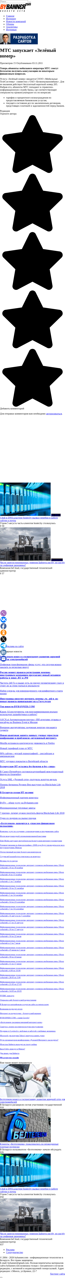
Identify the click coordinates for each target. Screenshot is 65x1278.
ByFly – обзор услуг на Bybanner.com (19, 802)
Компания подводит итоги (11, 1009)
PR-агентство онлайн (9, 1058)
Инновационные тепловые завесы (17, 808)
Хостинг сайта (57, 1274)
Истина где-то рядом (9, 861)
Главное (10, 16)
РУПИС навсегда (7, 996)
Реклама (10, 1249)
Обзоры (10, 24)
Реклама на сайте (15, 646)
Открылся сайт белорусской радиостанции (18, 1000)
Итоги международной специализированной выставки (23, 836)
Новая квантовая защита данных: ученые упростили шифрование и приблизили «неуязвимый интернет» (29, 736)
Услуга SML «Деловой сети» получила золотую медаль (28, 779)
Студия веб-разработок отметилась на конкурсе (20, 856)
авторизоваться (54, 413)
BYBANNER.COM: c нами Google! (14, 1018)
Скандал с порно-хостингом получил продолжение (21, 1027)
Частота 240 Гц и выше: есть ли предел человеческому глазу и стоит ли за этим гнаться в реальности (32, 684)
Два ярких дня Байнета (9, 1053)
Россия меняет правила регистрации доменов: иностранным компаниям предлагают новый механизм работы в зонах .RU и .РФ (30, 675)
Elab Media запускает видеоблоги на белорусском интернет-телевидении (31, 841)
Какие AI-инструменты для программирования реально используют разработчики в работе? (29, 713)
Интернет (11, 18)
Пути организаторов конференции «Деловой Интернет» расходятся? (29, 1040)
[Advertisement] (32, 450)
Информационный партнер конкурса (19, 797)
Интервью (11, 29)
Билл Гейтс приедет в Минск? (12, 1049)
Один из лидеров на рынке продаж (18, 818)
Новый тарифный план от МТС (16, 748)
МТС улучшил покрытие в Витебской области (24, 761)
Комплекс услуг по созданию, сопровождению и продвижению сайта (29, 831)
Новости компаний (16, 21)
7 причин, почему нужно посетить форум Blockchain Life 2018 (32, 813)
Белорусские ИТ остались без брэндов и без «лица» (27, 766)
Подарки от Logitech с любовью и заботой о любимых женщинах (28, 1031)
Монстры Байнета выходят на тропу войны (18, 1044)
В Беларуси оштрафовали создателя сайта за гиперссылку (24, 1004)
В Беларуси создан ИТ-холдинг (17, 792)
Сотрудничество (14, 1252)
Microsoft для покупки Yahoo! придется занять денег (22, 1035)
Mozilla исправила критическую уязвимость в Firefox (27, 743)
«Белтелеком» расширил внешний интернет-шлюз (21, 1022)
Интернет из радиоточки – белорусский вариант (20, 1013)
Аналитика (12, 27)
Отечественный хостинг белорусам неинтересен (20, 852)
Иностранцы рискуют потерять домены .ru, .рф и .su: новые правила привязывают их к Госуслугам (29, 700)
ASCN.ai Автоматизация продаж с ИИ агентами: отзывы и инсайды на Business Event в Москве (30, 721)
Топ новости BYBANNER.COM (17, 706)
